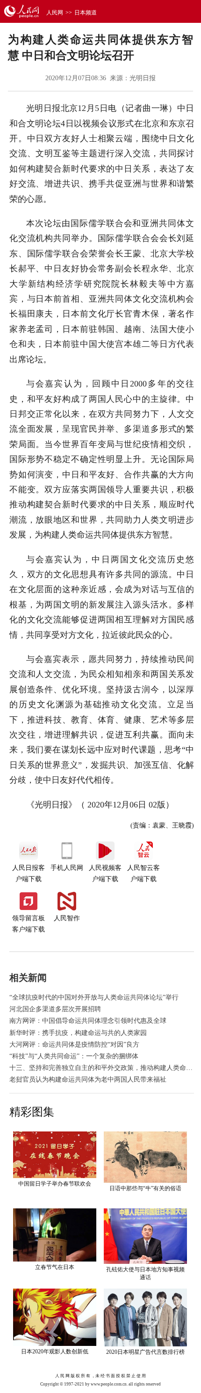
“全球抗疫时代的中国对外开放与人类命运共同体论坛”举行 (94, 997)
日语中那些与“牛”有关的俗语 (145, 1188)
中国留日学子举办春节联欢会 (54, 1183)
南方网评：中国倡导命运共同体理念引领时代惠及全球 (87, 1020)
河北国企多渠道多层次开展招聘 (55, 1009)
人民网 (54, 12)
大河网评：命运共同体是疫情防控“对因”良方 (74, 1044)
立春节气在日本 (54, 1267)
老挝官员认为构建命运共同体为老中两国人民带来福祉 (87, 1079)
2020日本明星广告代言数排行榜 (145, 1352)
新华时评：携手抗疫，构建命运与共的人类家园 (78, 1032)
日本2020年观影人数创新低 (54, 1351)
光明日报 (142, 78)
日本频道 (85, 12)
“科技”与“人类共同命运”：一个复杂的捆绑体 (73, 1056)
